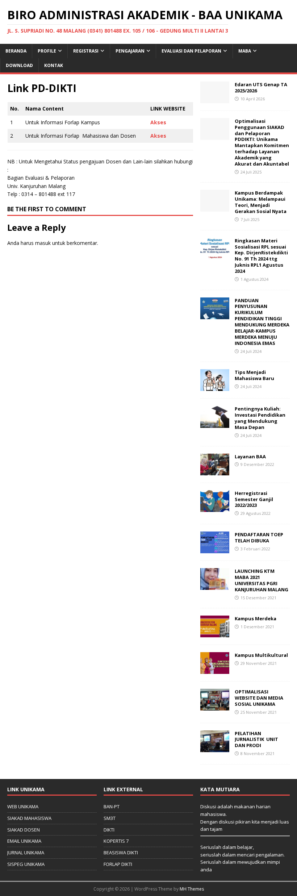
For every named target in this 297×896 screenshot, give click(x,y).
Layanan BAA (250, 456)
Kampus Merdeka (255, 618)
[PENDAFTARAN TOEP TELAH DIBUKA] (214, 549)
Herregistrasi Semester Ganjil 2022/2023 (254, 499)
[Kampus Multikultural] (214, 669)
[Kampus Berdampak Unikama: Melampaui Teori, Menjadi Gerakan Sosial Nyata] (214, 207)
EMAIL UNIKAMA (24, 841)
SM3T (110, 818)
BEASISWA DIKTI (121, 852)
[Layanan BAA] (214, 470)
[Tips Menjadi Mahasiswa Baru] (214, 386)
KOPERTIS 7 (116, 841)
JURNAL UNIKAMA (25, 852)
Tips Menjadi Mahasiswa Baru (254, 375)
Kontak (53, 65)
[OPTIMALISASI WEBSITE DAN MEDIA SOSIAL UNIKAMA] (214, 706)
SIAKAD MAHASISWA (29, 818)
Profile (47, 51)
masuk (43, 242)
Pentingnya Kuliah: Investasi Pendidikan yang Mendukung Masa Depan (260, 417)
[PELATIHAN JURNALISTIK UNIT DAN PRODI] (214, 747)
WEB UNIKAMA (22, 806)
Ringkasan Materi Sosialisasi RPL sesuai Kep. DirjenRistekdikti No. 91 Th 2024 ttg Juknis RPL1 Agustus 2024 (261, 255)
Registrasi (86, 51)
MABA (244, 51)
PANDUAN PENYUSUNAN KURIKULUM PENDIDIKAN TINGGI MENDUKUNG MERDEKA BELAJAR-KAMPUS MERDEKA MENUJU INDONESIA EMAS (262, 321)
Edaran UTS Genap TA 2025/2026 (261, 87)
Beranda (15, 51)
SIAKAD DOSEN (23, 829)
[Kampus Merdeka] (214, 633)
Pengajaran (130, 51)
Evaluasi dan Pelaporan (191, 51)
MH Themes (192, 889)
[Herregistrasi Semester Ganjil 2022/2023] (214, 507)
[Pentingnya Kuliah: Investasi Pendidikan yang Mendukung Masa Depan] (214, 423)
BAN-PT (112, 806)
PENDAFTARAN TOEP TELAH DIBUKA (259, 537)
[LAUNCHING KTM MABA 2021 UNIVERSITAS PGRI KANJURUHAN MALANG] (214, 585)
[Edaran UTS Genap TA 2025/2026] (214, 98)
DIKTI (109, 829)
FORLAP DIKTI (118, 864)
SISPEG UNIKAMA (26, 864)
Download (19, 65)
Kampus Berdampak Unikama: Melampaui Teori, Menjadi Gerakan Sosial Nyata (260, 201)
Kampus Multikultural (261, 655)
